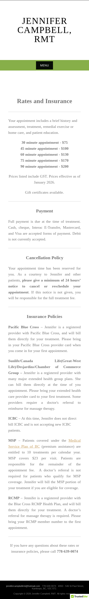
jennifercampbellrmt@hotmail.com (23, 586)
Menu (44, 65)
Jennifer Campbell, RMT (44, 30)
